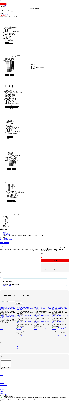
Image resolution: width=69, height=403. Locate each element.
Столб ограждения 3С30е (9, 64)
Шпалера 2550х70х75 (9, 90)
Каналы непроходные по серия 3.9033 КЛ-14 (13, 55)
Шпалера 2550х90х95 (9, 86)
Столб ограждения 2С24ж (9, 70)
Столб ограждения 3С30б (9, 68)
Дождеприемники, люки (7, 22)
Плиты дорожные (6, 38)
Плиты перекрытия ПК (9, 80)
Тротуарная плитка (8, 21)
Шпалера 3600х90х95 (9, 84)
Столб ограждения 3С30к (9, 61)
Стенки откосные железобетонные (11, 107)
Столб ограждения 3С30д (9, 65)
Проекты (2, 389)
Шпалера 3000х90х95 (9, 85)
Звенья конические (8, 102)
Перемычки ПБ (8, 36)
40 (17, 348)
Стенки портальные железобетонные (12, 106)
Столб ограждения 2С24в (9, 74)
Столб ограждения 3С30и (9, 62)
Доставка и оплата (63, 3)
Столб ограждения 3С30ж (9, 63)
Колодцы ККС (7, 29)
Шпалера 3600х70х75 (9, 88)
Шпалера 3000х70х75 (9, 89)
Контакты (47, 3)
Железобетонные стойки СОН (10, 98)
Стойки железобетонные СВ (10, 33)
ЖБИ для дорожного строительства (9, 99)
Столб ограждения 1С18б (11, 177)
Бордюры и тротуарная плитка (8, 19)
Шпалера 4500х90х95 (9, 83)
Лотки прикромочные (9, 112)
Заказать (55, 260)
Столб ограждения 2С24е (9, 71)
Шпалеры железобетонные (8, 82)
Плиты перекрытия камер (9, 51)
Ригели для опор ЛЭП (9, 96)
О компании (17, 3)
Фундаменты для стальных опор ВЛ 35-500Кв (13, 92)
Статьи (33, 68)
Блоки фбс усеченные (9, 43)
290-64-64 (3, 5)
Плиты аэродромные (9, 40)
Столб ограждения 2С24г (9, 73)
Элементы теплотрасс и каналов (9, 50)
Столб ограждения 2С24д (9, 72)
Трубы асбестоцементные (9, 59)
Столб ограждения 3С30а (9, 69)
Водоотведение (8, 209)
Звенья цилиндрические (9, 101)
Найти (12, 11)
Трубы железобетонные (9, 58)
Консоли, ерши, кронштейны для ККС (12, 31)
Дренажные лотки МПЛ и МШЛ (11, 114)
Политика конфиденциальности (6, 387)
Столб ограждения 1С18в (9, 77)
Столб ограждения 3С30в (9, 67)
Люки (6, 24)
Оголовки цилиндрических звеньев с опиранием (14, 105)
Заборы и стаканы (6, 25)
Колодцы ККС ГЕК (8, 30)
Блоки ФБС (7, 42)
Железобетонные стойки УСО (10, 95)
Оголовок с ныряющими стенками (11, 108)
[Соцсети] (3, 397)
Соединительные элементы (10, 48)
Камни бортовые (8, 20)
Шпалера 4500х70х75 (9, 87)
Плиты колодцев (10, 146)
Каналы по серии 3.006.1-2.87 (10, 56)
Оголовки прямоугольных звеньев (11, 104)
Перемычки (5, 35)
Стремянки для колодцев (9, 49)
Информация (32, 3)
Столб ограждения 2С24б (9, 75)
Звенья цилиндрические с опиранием (12, 103)
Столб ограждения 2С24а (9, 76)
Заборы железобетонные (9, 26)
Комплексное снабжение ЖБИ (11, 284)
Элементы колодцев (6, 44)
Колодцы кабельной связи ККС (8, 28)
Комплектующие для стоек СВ (10, 34)
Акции (33, 66)
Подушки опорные (8, 52)
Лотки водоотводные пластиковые (11, 111)
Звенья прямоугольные (9, 100)
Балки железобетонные (9, 54)
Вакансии (27, 67)
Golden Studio (9, 402)
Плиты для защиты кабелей (10, 97)
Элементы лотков (8, 53)
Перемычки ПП (8, 37)
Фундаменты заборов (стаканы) (11, 27)
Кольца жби (7, 45)
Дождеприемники (8, 23)
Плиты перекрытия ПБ (9, 81)
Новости (33, 67)
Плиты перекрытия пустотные (10, 179)
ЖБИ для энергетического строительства (10, 91)
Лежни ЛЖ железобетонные (10, 94)
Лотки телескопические (9, 113)
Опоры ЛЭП (5, 32)
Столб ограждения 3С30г (9, 66)
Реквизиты (27, 68)
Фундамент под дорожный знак (11, 109)
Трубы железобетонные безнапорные (9, 57)
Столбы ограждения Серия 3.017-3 (9, 60)
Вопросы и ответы (3, 385)
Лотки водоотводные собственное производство (14, 115)
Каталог (4, 118)
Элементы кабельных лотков (10, 93)
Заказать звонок (3, 6)
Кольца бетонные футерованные (13, 147)
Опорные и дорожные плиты (12, 145)
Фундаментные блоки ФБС (8, 41)
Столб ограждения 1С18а (11, 178)
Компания (2, 383)
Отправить (3, 368)
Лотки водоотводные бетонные (12, 210)
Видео (33, 69)
